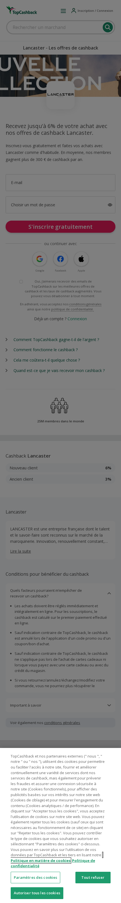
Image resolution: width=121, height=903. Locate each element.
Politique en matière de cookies (41, 860)
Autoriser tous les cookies (37, 892)
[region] (60, 825)
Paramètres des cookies (35, 877)
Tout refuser (92, 877)
